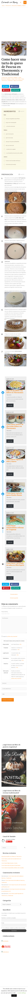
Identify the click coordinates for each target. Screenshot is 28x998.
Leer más (10, 405)
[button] (20, 2)
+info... (20, 644)
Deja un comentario (18, 80)
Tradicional (10, 80)
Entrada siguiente (14, 598)
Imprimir (22, 111)
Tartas (19, 79)
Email (2, 923)
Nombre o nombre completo (8, 918)
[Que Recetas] (4, 941)
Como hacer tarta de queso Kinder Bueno (14, 494)
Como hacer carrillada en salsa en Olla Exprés (15, 564)
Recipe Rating (4, 611)
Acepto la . (10, 636)
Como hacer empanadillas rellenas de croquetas (15, 527)
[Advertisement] (14, 22)
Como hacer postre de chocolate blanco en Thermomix (14, 426)
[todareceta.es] (5, 952)
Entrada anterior (14, 594)
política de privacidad (12, 636)
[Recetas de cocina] (6, 946)
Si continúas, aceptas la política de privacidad (14, 928)
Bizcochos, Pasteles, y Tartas (14, 77)
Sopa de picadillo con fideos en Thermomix (14, 391)
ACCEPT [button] (14, 995)
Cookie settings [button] (21, 993)
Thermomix (4, 80)
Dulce (16, 79)
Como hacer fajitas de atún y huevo (14, 460)
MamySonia (9, 394)
